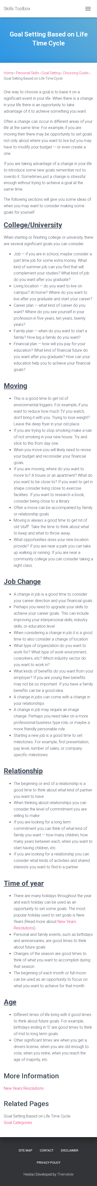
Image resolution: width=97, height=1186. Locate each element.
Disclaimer (69, 1150)
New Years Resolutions (24, 1088)
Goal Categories (18, 1122)
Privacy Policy (48, 1162)
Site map (25, 1150)
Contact (46, 1150)
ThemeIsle (65, 1174)
